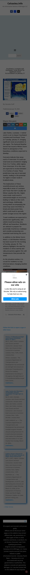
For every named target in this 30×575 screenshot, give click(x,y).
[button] (15, 299)
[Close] (26, 274)
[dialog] (15, 287)
